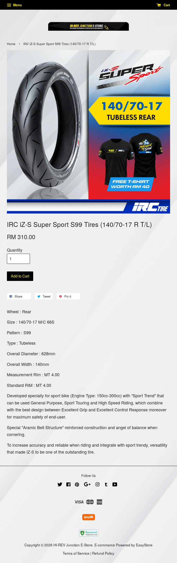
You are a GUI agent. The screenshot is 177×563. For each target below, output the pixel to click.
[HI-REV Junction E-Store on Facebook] (68, 484)
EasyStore (144, 544)
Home (11, 44)
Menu (17, 5)
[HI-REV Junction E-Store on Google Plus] (87, 484)
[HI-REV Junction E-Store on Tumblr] (106, 484)
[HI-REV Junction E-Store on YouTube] (115, 484)
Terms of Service (76, 553)
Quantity (14, 250)
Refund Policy (103, 553)
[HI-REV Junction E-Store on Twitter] (59, 484)
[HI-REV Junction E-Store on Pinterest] (77, 484)
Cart (166, 5)
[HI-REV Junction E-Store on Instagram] (97, 484)
